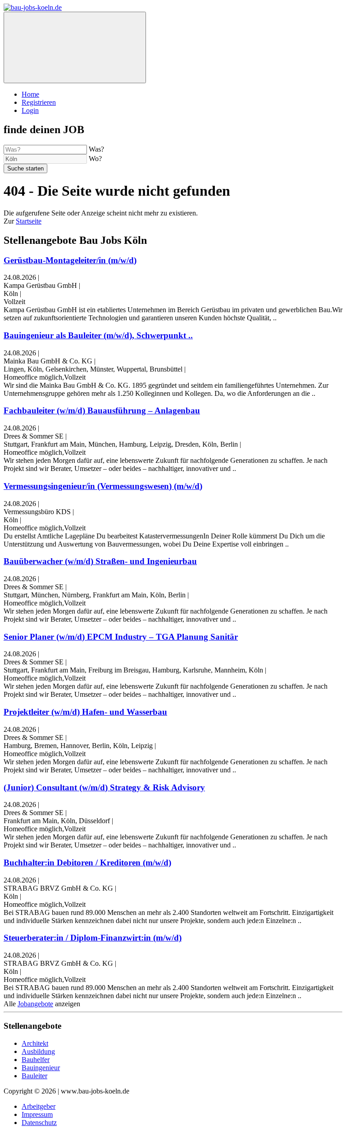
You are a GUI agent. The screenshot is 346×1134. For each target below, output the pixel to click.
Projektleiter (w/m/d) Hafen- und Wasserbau (85, 712)
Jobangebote (35, 1004)
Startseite (28, 221)
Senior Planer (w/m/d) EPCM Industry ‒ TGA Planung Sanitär (121, 636)
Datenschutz (39, 1122)
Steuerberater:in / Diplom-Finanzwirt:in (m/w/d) (93, 937)
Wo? (95, 158)
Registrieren (39, 102)
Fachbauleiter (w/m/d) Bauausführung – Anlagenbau (102, 410)
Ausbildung (38, 1051)
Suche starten (25, 168)
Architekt (35, 1043)
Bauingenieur (41, 1067)
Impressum (37, 1114)
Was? (96, 149)
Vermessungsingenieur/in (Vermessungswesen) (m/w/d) (103, 486)
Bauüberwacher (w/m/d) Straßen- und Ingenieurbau (100, 561)
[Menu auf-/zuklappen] (75, 47)
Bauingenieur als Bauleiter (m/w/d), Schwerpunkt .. (98, 335)
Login (30, 110)
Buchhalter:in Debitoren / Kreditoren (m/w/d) (87, 862)
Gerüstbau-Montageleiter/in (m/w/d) (70, 260)
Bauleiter (34, 1076)
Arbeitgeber (38, 1106)
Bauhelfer (36, 1059)
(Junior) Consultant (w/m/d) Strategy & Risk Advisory (104, 787)
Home (30, 94)
